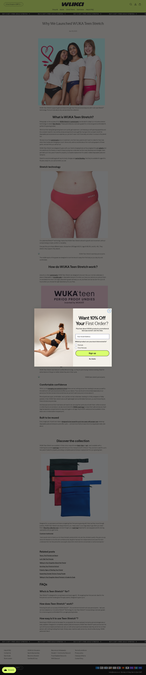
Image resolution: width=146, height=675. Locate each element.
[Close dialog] (109, 311)
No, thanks (92, 359)
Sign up (92, 353)
